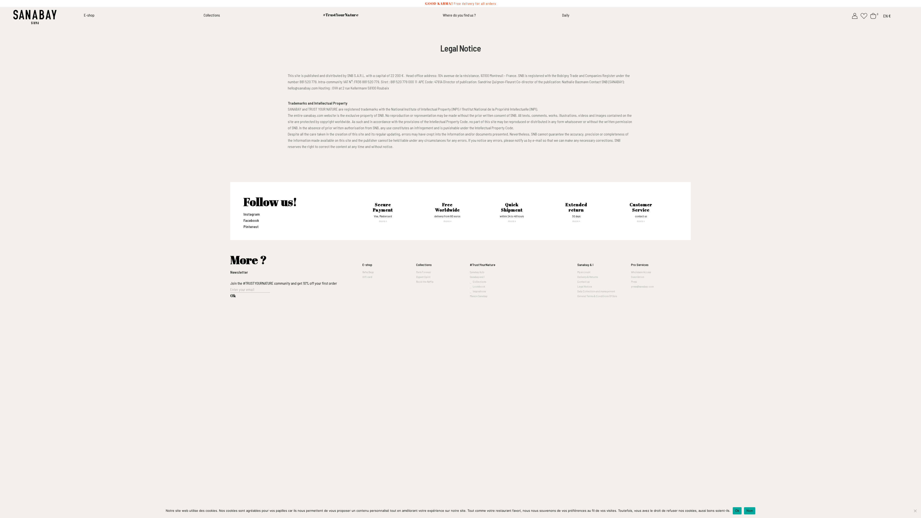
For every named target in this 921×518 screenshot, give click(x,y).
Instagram (251, 214)
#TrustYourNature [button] (341, 15)
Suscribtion (637, 276)
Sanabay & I (585, 265)
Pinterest (251, 226)
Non (749, 510)
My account (583, 272)
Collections (212, 15)
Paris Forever (423, 272)
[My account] (855, 15)
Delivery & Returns (587, 276)
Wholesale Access (641, 272)
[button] (548, 265)
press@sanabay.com (642, 286)
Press (634, 281)
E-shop (89, 15)
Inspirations (479, 291)
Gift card (367, 276)
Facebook (251, 220)
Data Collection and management (596, 291)
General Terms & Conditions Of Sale (597, 296)
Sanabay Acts (477, 272)
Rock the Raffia (424, 281)
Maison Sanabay (478, 296)
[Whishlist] (864, 15)
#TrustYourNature (482, 265)
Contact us (583, 281)
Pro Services (640, 265)
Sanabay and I (477, 276)
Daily (565, 15)
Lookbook (479, 286)
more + (383, 221)
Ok (737, 510)
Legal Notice (584, 286)
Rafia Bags (368, 272)
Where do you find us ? (459, 15)
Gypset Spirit (423, 276)
